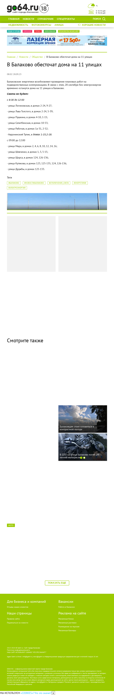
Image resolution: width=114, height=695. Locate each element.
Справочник (46, 19)
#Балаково (13, 183)
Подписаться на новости (17, 622)
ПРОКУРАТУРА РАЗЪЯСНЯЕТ (69, 31)
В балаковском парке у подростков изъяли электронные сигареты (28, 500)
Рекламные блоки (66, 619)
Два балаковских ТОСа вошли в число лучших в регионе (81, 500)
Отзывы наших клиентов (17, 607)
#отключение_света (59, 183)
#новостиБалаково (34, 183)
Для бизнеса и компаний (26, 601)
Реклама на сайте (72, 613)
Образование (49, 31)
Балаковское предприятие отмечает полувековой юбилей (80, 383)
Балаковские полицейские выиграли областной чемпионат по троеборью (80, 558)
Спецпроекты (66, 19)
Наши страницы (19, 613)
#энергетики (80, 183)
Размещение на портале (68, 626)
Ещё (69, 25)
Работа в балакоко (66, 607)
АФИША (59, 25)
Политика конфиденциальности (18, 650)
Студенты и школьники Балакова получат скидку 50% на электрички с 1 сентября (31, 441)
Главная (13, 19)
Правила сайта (13, 619)
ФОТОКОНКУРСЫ (41, 25)
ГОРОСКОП (27, 31)
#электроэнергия (16, 188)
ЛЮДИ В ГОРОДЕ (14, 31)
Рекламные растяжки (67, 622)
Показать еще (57, 583)
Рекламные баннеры (67, 630)
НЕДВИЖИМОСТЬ (18, 25)
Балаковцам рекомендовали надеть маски (28, 383)
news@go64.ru (41, 682)
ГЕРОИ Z (38, 31)
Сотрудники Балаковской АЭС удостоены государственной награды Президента (30, 558)
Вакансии (65, 601)
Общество (37, 56)
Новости (28, 19)
